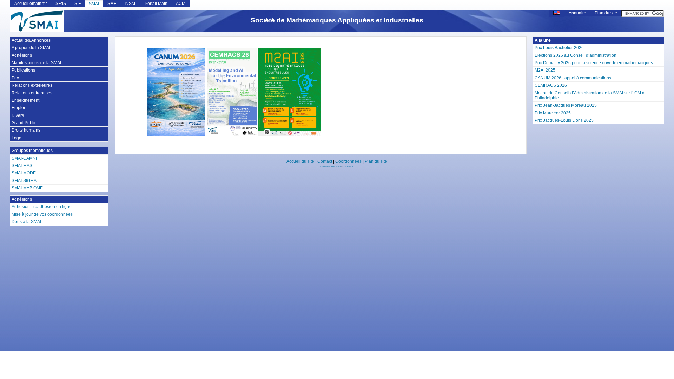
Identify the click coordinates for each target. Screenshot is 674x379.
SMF (111, 3)
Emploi (18, 107)
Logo (16, 137)
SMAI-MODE (24, 173)
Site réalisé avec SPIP (330, 167)
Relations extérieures (32, 85)
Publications (23, 70)
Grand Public (24, 122)
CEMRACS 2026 (551, 85)
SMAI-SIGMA (24, 180)
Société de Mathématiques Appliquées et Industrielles (337, 20)
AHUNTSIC (348, 167)
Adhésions (22, 55)
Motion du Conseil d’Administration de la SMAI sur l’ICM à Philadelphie (590, 95)
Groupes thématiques (32, 150)
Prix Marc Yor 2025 (553, 113)
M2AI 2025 (545, 70)
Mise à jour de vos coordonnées (42, 214)
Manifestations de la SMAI (36, 62)
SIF (77, 3)
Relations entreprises (32, 93)
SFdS (60, 3)
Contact (324, 161)
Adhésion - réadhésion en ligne (42, 206)
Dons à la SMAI (26, 221)
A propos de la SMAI (31, 47)
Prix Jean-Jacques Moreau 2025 (566, 105)
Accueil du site (300, 161)
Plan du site (606, 13)
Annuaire (577, 13)
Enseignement (25, 100)
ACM (180, 3)
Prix (15, 77)
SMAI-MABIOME (27, 188)
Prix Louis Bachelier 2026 (559, 47)
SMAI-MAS (22, 165)
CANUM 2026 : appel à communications (573, 77)
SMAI (94, 3)
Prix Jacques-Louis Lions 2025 (564, 120)
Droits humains (26, 130)
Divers (18, 115)
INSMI (130, 3)
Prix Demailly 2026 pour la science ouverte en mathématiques (594, 62)
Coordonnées (348, 161)
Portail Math (156, 3)
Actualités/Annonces (31, 40)
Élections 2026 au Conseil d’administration (575, 55)
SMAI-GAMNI (24, 158)
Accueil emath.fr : (30, 3)
